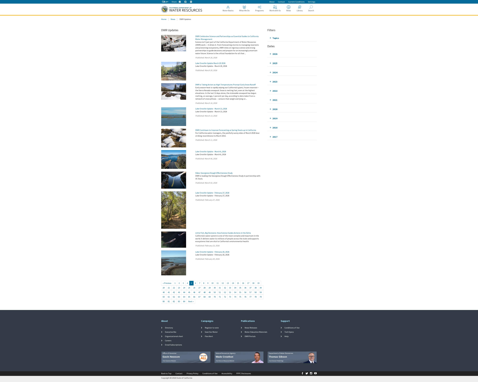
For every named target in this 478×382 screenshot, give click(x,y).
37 (250, 287)
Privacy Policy (192, 373)
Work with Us (275, 10)
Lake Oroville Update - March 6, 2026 (210, 151)
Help (286, 336)
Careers (168, 340)
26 (194, 287)
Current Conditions (296, 1)
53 (230, 292)
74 (235, 297)
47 (199, 292)
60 (164, 297)
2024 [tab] (274, 72)
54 (235, 292)
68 (205, 297)
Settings (311, 1)
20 (164, 287)
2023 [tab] (274, 81)
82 (174, 301)
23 (179, 287)
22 (174, 287)
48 (205, 292)
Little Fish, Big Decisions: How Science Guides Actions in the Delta (223, 233)
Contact (281, 1)
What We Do (244, 10)
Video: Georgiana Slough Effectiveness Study (214, 173)
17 (248, 283)
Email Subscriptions (173, 345)
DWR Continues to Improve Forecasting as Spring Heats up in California (225, 130)
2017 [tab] (274, 136)
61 (169, 297)
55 (240, 292)
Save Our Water (211, 332)
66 (194, 297)
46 (194, 292)
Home (163, 19)
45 (189, 292)
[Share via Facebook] (180, 1)
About (272, 1)
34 (235, 287)
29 (210, 287)
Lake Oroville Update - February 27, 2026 (212, 192)
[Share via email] (191, 1)
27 (199, 287)
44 (184, 292)
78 (256, 297)
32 (225, 287)
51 (220, 292)
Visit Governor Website (169, 361)
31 (220, 287)
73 (230, 297)
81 (169, 301)
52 (225, 292)
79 (261, 297)
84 (184, 301)
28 (205, 287)
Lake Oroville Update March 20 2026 (210, 63)
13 (228, 283)
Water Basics (228, 10)
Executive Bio (170, 332)
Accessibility (227, 373)
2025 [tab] (274, 63)
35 (240, 287)
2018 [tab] (274, 127)
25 (189, 287)
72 (225, 297)
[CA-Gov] (165, 2)
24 (184, 287)
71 (220, 297)
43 (179, 292)
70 (215, 297)
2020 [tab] (274, 109)
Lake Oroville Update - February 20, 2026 (212, 252)
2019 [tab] (274, 118)
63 (179, 297)
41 (169, 292)
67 (199, 297)
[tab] (292, 38)
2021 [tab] (274, 100)
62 (174, 297)
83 (179, 301)
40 (164, 292)
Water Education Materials (256, 332)
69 (210, 297)
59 (261, 292)
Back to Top (166, 373)
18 (253, 283)
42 (174, 292)
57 (250, 292)
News (288, 10)
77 (250, 297)
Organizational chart (174, 336)
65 (189, 297)
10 (212, 283)
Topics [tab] (275, 38)
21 (169, 287)
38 (256, 287)
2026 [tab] (274, 54)
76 (245, 297)
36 (245, 287)
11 (218, 283)
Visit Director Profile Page (276, 361)
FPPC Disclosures (243, 373)
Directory (169, 327)
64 (184, 297)
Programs (259, 10)
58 (256, 292)
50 (215, 292)
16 (243, 283)
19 (258, 283)
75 (240, 297)
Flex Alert (209, 336)
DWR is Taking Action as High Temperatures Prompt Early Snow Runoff (225, 84)
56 (245, 292)
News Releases (251, 327)
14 (233, 283)
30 (215, 287)
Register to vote (212, 327)
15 (238, 283)
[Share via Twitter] (185, 1)
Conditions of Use (291, 327)
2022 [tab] (274, 90)
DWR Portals (250, 336)
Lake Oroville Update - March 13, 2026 (211, 108)
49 (210, 292)
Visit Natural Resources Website (225, 361)
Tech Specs (289, 332)
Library (300, 10)
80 (164, 301)
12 (223, 283)
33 (230, 287)
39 (261, 287)
